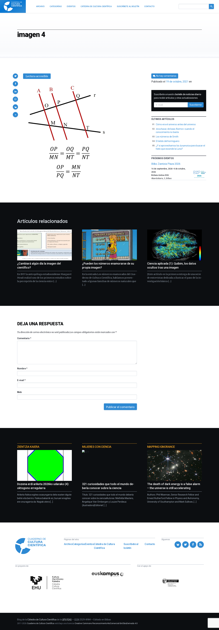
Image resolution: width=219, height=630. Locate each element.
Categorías (78, 544)
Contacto (150, 544)
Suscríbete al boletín (131, 546)
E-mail (21, 380)
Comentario (24, 338)
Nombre (22, 368)
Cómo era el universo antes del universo (176, 124)
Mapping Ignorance (161, 446)
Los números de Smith (167, 136)
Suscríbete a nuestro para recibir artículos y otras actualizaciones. (177, 96)
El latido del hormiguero (167, 141)
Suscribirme (196, 105)
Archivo (68, 544)
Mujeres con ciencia (96, 446)
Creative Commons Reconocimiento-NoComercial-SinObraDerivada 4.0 (106, 623)
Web (19, 392)
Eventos (89, 544)
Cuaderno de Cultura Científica (40, 623)
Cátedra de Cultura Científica (104, 546)
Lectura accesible (37, 76)
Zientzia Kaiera (28, 446)
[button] (15, 76)
